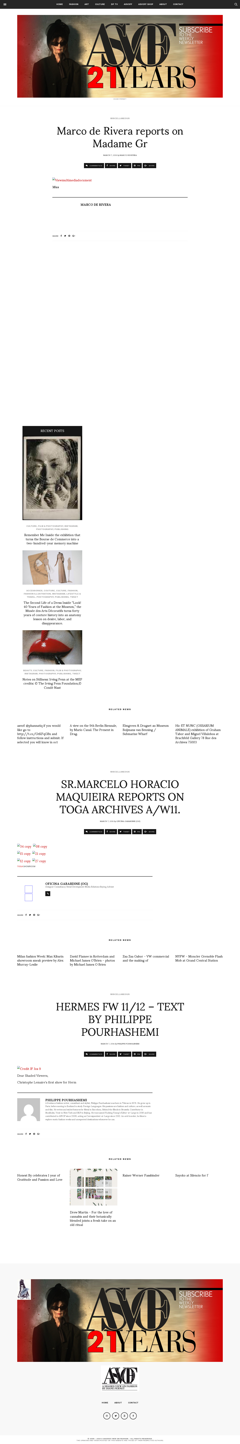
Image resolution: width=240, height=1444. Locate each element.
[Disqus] (120, 290)
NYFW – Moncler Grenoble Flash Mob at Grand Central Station (199, 958)
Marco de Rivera (128, 155)
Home (59, 4)
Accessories (34, 590)
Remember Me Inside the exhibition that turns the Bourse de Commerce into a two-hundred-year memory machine (52, 539)
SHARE (112, 166)
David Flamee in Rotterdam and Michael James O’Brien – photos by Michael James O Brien (92, 960)
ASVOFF (128, 4)
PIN (138, 166)
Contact (178, 4)
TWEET (126, 166)
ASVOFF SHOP (145, 4)
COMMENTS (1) (95, 166)
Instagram (70, 526)
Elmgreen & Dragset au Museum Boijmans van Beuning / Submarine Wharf (146, 729)
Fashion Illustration (37, 594)
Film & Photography (50, 526)
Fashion (73, 4)
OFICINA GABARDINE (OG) (128, 821)
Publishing (61, 529)
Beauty (27, 670)
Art (87, 4)
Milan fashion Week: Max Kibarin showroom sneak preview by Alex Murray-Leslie (40, 960)
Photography (44, 529)
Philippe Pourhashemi (128, 1043)
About (163, 4)
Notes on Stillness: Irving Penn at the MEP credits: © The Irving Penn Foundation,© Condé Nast (52, 683)
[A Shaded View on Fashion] (120, 56)
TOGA (20, 866)
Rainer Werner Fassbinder (141, 1175)
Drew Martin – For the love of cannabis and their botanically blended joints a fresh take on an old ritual (93, 1218)
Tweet (74, 597)
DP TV (114, 4)
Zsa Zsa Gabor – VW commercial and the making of (146, 958)
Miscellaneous (120, 118)
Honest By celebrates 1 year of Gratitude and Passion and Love (39, 1177)
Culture (100, 4)
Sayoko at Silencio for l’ (191, 1175)
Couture (49, 590)
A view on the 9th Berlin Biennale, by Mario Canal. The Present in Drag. (93, 729)
